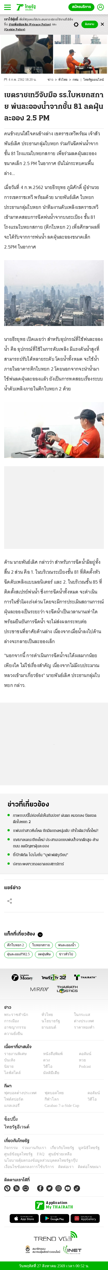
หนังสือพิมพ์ (51, 1054)
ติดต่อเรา (59, 1166)
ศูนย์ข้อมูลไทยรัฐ (16, 1153)
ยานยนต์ (47, 1027)
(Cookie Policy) (14, 29)
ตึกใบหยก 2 (15, 944)
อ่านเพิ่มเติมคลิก (30, 24)
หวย (80, 1060)
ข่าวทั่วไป (64, 954)
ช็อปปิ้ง (10, 1119)
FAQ (37, 1153)
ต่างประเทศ (81, 1021)
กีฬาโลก (47, 1099)
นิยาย (8, 1066)
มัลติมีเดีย (49, 1073)
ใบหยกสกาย (39, 944)
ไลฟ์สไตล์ (11, 1073)
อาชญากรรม (14, 1027)
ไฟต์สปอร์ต (12, 1099)
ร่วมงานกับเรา (32, 1147)
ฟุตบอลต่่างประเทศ (18, 1093)
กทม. (78, 79)
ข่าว (53, 79)
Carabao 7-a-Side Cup (60, 1106)
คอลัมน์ (82, 1054)
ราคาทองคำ (82, 1027)
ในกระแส (80, 1015)
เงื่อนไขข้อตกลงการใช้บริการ (25, 1166)
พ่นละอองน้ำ (63, 944)
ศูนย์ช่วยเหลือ (54, 1153)
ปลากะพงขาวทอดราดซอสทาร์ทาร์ (38, 864)
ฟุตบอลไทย (49, 1093)
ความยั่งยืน (12, 1034)
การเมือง (11, 1021)
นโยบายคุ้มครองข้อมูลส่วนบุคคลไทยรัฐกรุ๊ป (37, 1160)
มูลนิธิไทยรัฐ (82, 1147)
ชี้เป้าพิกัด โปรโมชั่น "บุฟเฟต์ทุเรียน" (40, 855)
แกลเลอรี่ (11, 1106)
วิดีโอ (46, 1066)
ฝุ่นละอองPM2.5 (18, 954)
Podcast (84, 1066)
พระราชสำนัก (14, 1015)
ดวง (45, 1060)
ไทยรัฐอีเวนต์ (15, 1126)
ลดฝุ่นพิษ (44, 954)
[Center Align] (102, 24)
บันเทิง (9, 1060)
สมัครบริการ (81, 7)
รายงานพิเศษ (14, 1054)
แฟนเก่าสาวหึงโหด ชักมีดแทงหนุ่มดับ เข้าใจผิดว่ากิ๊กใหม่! (55, 831)
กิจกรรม (10, 1147)
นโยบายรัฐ (49, 1021)
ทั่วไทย (65, 79)
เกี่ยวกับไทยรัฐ (58, 1147)
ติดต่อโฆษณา (80, 1166)
